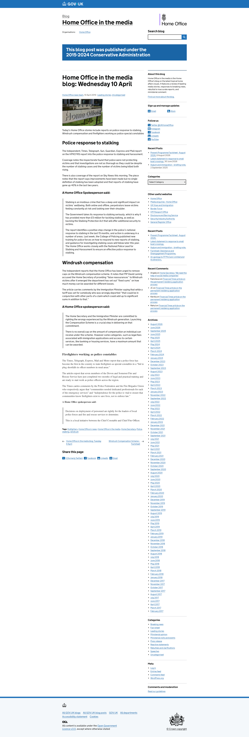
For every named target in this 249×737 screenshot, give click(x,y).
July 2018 (154, 557)
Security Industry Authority (162, 218)
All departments (128, 712)
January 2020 (156, 496)
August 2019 (156, 513)
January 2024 (156, 358)
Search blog (156, 31)
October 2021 (156, 432)
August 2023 (156, 371)
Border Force (156, 208)
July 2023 (155, 375)
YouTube (155, 139)
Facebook (91, 458)
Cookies (94, 716)
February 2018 (157, 574)
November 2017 (157, 584)
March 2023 (156, 388)
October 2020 (157, 466)
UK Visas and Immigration (161, 205)
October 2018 (156, 547)
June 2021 (155, 442)
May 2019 (154, 523)
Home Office (84, 32)
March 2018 (155, 570)
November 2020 (157, 462)
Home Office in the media (97, 22)
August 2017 (156, 594)
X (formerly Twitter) (74, 458)
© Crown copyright (177, 728)
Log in (153, 668)
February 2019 (157, 533)
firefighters (73, 429)
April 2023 (155, 385)
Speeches (154, 651)
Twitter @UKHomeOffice (162, 125)
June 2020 (155, 479)
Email (115, 458)
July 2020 (155, 476)
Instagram (155, 129)
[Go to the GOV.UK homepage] (72, 4)
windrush (74, 432)
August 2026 (156, 324)
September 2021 (157, 435)
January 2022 (156, 422)
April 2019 (155, 527)
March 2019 (155, 530)
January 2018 (156, 577)
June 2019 (155, 520)
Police (139, 429)
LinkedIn (104, 458)
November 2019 (157, 503)
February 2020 (157, 493)
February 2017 (156, 611)
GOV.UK (113, 712)
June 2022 (155, 405)
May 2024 (155, 344)
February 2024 (157, 354)
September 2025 (158, 331)
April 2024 (155, 348)
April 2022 (155, 412)
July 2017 (154, 597)
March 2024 (156, 351)
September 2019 (157, 510)
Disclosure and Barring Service (164, 215)
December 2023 (157, 361)
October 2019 (156, 506)
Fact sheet (155, 627)
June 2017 (155, 601)
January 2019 (156, 537)
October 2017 (156, 587)
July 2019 (154, 516)
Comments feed (157, 674)
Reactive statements (159, 644)
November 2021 (157, 429)
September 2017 (157, 591)
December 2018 (157, 540)
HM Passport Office (159, 212)
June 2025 (155, 334)
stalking (65, 432)
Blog (65, 16)
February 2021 (157, 456)
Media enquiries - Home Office (163, 202)
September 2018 (157, 550)
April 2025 (155, 341)
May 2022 (155, 408)
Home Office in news (87, 429)
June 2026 (155, 327)
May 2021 (154, 446)
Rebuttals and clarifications (162, 648)
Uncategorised (118, 95)
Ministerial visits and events (162, 638)
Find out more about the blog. (161, 97)
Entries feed (155, 671)
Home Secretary (128, 429)
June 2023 (155, 378)
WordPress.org (157, 678)
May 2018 (154, 564)
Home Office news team (72, 95)
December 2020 (157, 459)
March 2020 (156, 489)
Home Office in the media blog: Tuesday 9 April (83, 442)
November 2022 (157, 395)
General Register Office (160, 222)
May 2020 (155, 483)
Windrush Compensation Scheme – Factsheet (124, 442)
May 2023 (155, 381)
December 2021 (157, 425)
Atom (173, 111)
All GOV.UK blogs (71, 712)
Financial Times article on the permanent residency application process (167, 282)
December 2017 (157, 581)
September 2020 (158, 469)
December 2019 (157, 499)
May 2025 (155, 337)
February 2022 (157, 418)
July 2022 (155, 402)
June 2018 (155, 560)
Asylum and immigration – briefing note (167, 165)
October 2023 (157, 365)
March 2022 (156, 415)
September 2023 (158, 368)
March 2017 (155, 607)
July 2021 (154, 439)
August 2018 (156, 553)
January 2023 (156, 391)
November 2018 (157, 543)
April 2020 (155, 486)
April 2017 (155, 604)
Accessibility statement (74, 716)
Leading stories (104, 95)
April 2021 (155, 449)
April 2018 (155, 567)
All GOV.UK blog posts (95, 712)
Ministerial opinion (158, 634)
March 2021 (155, 452)
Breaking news (156, 624)
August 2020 (156, 472)
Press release (156, 641)
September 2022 (158, 398)
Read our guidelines (156, 691)
